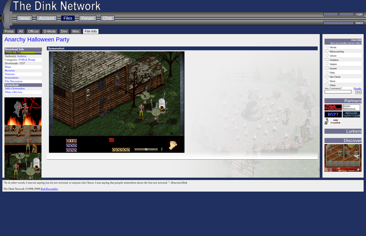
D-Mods (50, 31)
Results (357, 88)
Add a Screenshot (15, 88)
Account (46, 18)
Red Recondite (49, 188)
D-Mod (23, 59)
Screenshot (56, 48)
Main (8, 66)
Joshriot (21, 56)
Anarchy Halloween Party (36, 39)
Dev (64, 31)
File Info (91, 31)
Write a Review (13, 92)
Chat (107, 18)
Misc (75, 31)
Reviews (10, 70)
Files (68, 18)
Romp (31, 59)
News (24, 18)
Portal (9, 31)
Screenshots (11, 77)
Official (33, 31)
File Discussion (13, 81)
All (21, 31)
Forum (88, 18)
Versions (10, 74)
